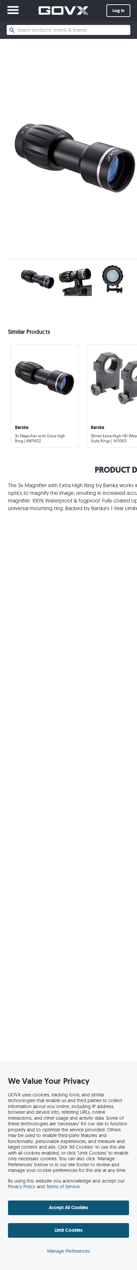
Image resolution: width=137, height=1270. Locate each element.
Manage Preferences (68, 1251)
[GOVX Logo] (63, 10)
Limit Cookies (68, 1230)
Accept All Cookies (68, 1207)
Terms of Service (63, 1187)
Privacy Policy (22, 1187)
